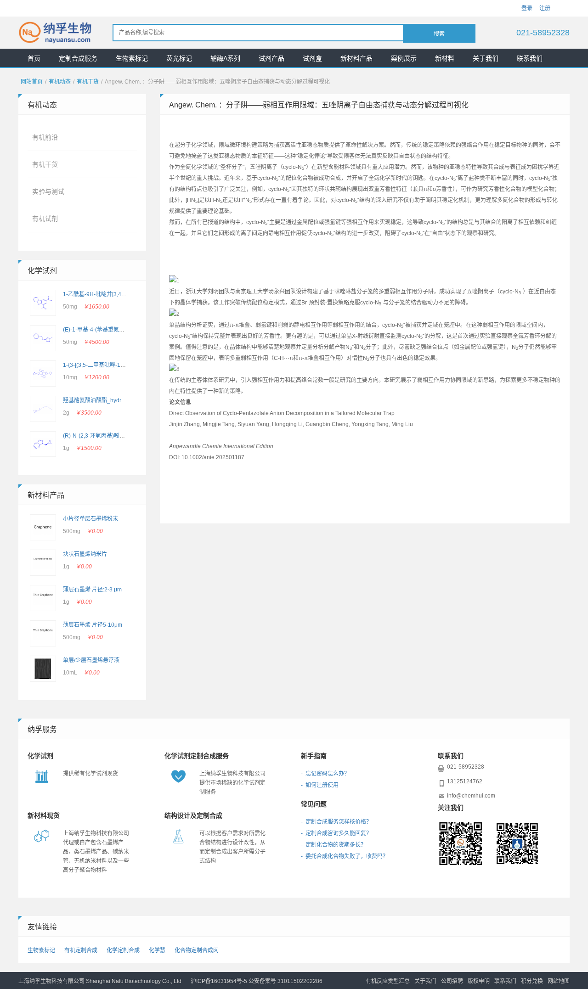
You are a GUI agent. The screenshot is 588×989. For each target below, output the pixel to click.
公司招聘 (452, 981)
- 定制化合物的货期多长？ (333, 845)
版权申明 (479, 981)
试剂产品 (271, 58)
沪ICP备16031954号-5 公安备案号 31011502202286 (256, 981)
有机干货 (88, 82)
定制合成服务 (78, 58)
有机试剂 (45, 218)
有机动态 (60, 82)
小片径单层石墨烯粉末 (90, 519)
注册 (544, 8)
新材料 (444, 58)
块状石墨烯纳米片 (85, 554)
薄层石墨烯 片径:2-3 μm (92, 589)
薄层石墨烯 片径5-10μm (92, 625)
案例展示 (404, 58)
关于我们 (485, 58)
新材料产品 (356, 58)
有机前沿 (45, 137)
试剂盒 (312, 58)
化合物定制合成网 (197, 950)
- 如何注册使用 (320, 785)
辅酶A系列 (225, 58)
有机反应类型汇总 (388, 981)
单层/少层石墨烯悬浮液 (91, 660)
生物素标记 (132, 58)
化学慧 (157, 950)
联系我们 (530, 58)
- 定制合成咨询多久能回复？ (336, 833)
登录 (526, 8)
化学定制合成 (123, 950)
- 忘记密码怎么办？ (325, 773)
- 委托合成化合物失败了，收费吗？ (344, 856)
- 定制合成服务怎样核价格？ (336, 822)
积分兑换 (532, 981)
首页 (34, 58)
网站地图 (559, 981)
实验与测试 (48, 191)
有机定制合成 (80, 950)
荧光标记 (179, 58)
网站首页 (32, 82)
